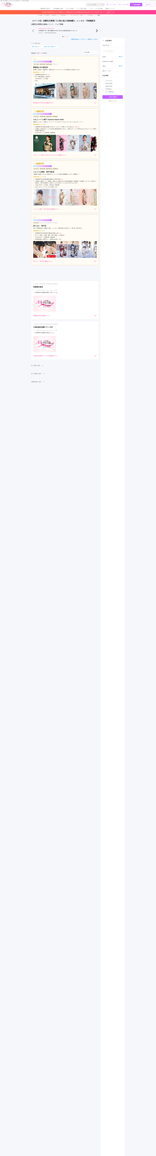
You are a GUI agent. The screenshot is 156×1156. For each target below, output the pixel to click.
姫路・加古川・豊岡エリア (50, 46)
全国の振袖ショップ (55, 15)
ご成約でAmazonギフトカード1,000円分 (42, 61)
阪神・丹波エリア (36, 46)
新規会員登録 (137, 4)
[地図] (48, 74)
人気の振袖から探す (58, 8)
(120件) (42, 176)
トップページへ (152, 0)
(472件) (42, 124)
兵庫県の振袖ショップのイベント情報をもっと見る (84, 39)
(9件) (42, 72)
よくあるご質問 (124, 4)
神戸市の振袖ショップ (92, 15)
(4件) (42, 230)
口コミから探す (70, 8)
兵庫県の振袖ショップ (65, 15)
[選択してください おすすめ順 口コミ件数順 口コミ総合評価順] (91, 52)
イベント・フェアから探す (96, 8)
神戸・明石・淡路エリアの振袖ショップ (78, 15)
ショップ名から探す (81, 8)
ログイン (150, 4)
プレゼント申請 (112, 4)
